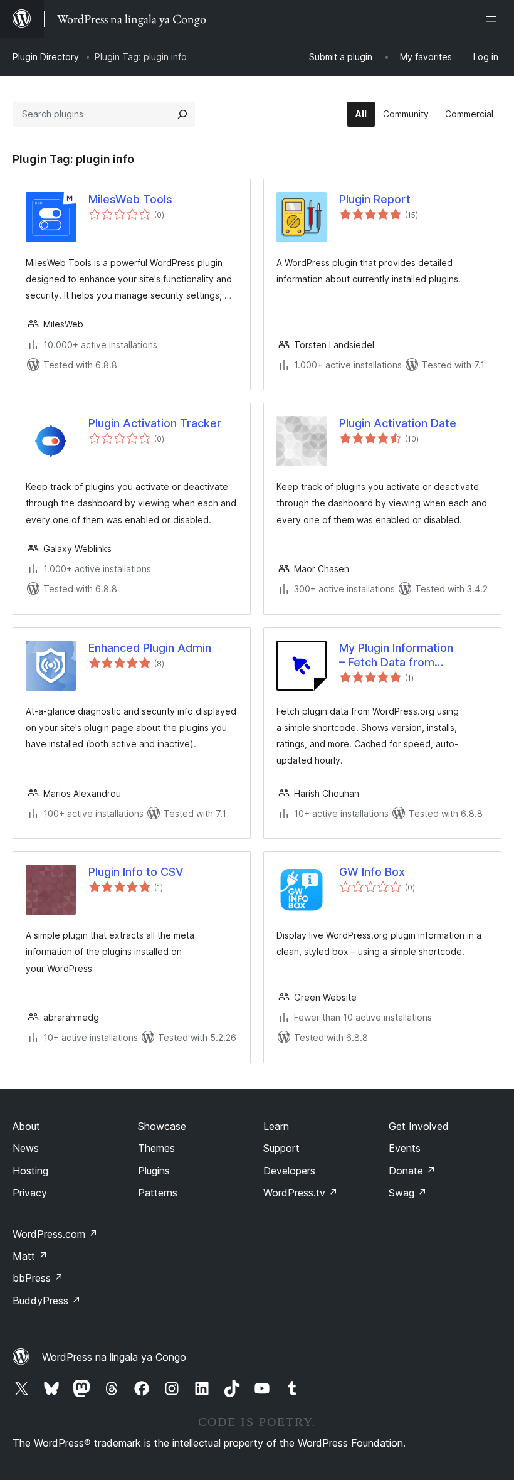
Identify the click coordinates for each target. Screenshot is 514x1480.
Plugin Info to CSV (136, 871)
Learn (276, 1126)
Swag (408, 1192)
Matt (30, 1256)
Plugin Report (375, 199)
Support (281, 1148)
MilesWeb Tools (130, 199)
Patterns (157, 1192)
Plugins (154, 1170)
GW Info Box (372, 871)
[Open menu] (494, 19)
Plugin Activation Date (397, 423)
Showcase (162, 1126)
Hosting (30, 1170)
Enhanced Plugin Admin (149, 647)
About (26, 1126)
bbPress (38, 1278)
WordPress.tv (300, 1192)
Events (405, 1148)
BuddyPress (47, 1300)
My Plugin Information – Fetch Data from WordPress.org (396, 655)
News (26, 1148)
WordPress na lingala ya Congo (114, 1357)
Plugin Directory (46, 56)
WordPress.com (55, 1234)
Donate (412, 1170)
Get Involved (419, 1126)
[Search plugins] (182, 114)
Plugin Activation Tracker (154, 423)
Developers (289, 1170)
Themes (156, 1148)
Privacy (30, 1192)
